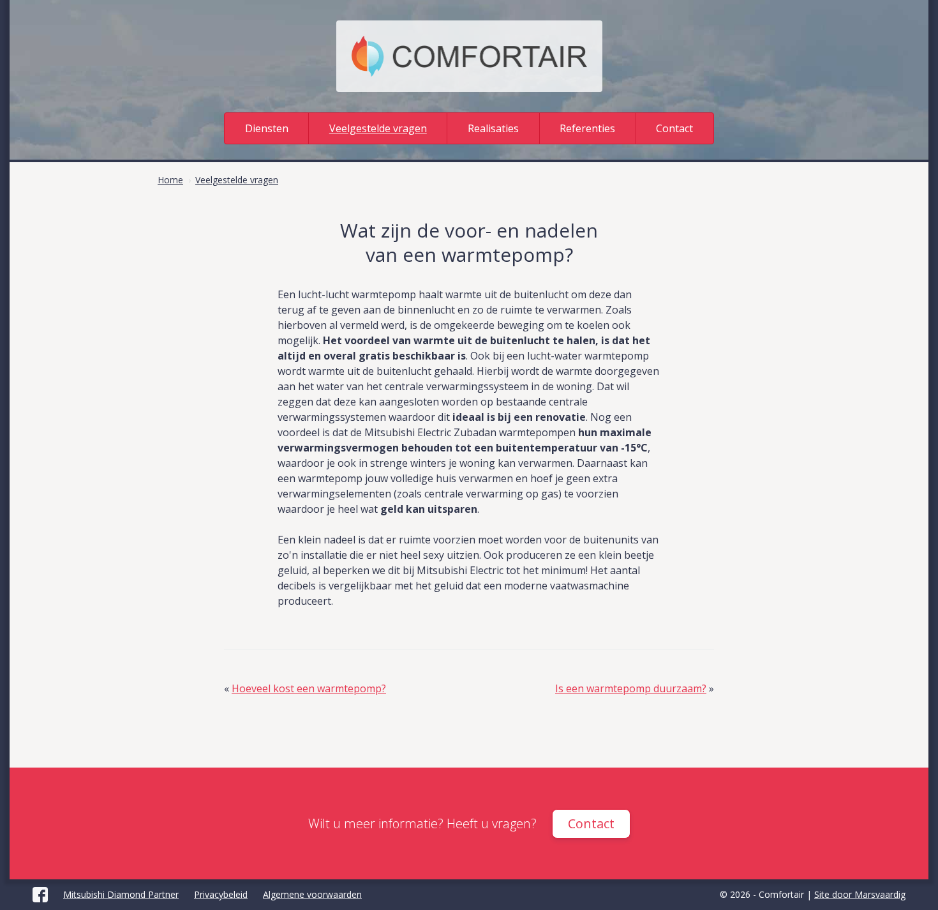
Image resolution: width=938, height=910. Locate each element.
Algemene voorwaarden (312, 894)
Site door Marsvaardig (859, 894)
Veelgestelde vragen (378, 128)
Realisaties (493, 128)
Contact (674, 128)
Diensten (266, 128)
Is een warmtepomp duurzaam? (630, 688)
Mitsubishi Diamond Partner (121, 894)
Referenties (587, 128)
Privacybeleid (221, 894)
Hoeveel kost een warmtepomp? (309, 688)
